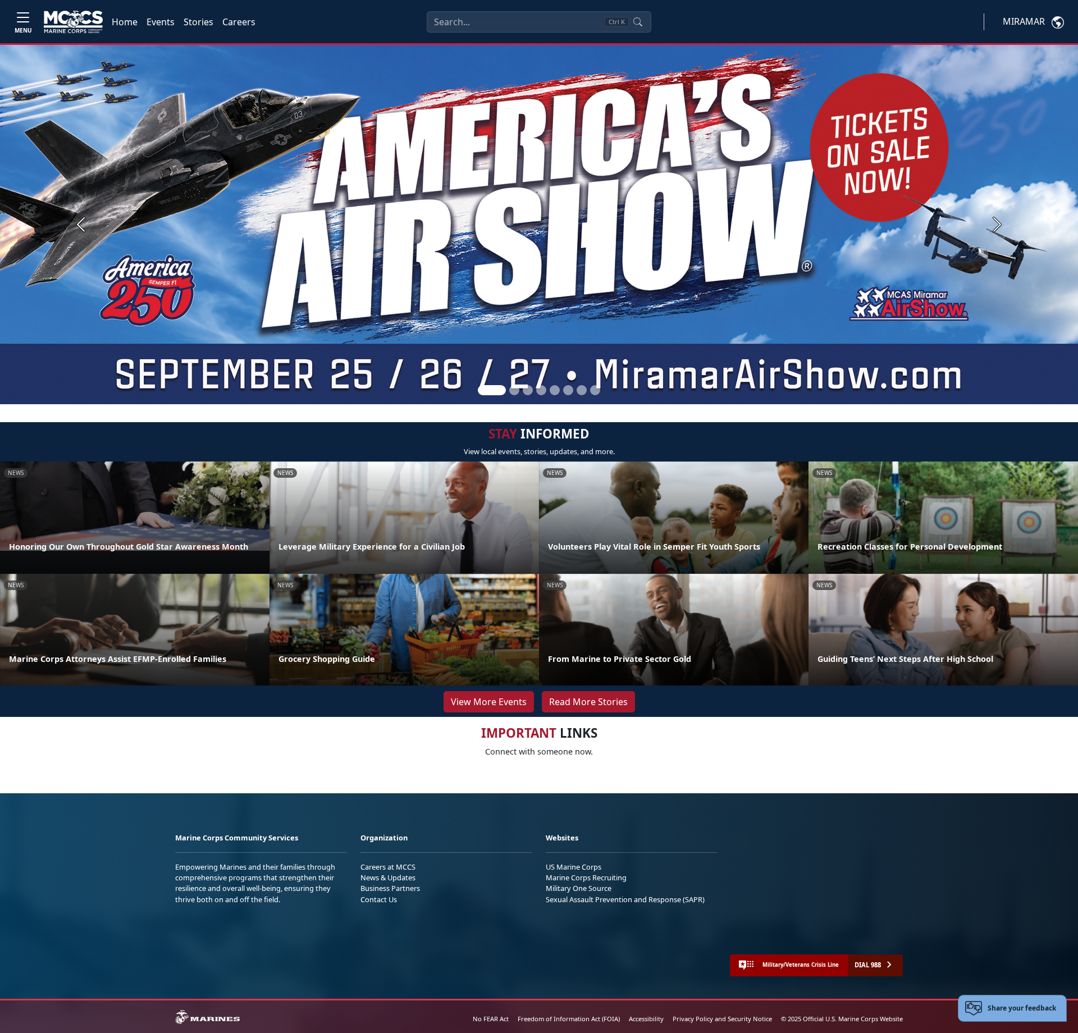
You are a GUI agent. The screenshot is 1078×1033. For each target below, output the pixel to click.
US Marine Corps (573, 867)
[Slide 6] (568, 390)
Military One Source (578, 888)
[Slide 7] (582, 390)
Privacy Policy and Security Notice (722, 1018)
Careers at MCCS (387, 867)
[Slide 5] (555, 390)
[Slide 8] (595, 390)
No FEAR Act (491, 1018)
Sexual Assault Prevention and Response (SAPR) (625, 899)
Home (125, 22)
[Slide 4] (541, 390)
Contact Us (378, 899)
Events (161, 22)
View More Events (489, 702)
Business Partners (390, 888)
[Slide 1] (492, 390)
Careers (238, 22)
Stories (198, 22)
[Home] (73, 22)
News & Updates (387, 877)
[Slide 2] (514, 390)
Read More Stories (588, 702)
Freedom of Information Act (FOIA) (569, 1018)
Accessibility (646, 1018)
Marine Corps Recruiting (586, 877)
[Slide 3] (528, 390)
